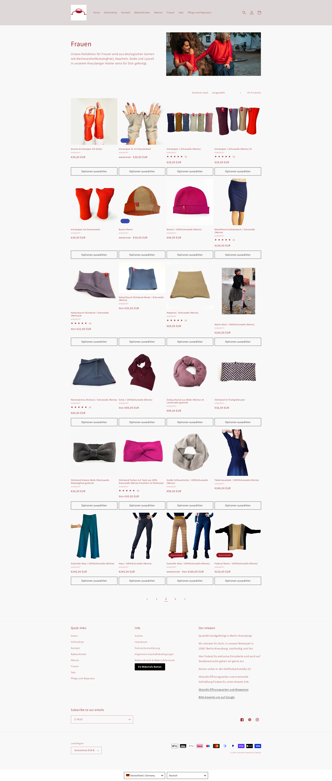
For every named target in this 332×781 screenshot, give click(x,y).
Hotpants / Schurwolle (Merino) (183, 312)
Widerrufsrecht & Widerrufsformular (155, 660)
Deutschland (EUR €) (85, 750)
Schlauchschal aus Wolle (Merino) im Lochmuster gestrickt (185, 401)
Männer (75, 660)
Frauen (75, 666)
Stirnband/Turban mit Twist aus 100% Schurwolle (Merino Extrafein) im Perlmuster (141, 481)
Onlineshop (77, 641)
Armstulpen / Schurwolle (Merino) (184, 149)
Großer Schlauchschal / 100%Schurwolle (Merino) (187, 481)
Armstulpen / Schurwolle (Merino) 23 (233, 149)
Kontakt (75, 648)
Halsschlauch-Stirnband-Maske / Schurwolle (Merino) (141, 299)
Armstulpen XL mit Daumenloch (135, 149)
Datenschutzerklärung (147, 648)
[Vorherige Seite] (147, 599)
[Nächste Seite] (184, 599)
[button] (244, 12)
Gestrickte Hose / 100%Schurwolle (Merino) (92, 563)
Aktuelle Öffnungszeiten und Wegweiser (224, 689)
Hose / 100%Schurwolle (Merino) (135, 563)
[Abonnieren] (129, 719)
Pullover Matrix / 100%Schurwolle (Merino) (236, 563)
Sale (73, 672)
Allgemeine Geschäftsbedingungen (154, 654)
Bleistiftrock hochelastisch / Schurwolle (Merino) (235, 231)
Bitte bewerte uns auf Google (217, 697)
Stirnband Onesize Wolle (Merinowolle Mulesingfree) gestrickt (90, 481)
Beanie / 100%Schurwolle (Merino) (184, 229)
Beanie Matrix (126, 229)
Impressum (141, 641)
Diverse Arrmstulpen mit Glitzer (86, 149)
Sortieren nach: (200, 92)
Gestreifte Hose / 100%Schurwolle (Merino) (188, 563)
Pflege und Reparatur (83, 678)
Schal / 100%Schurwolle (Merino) (136, 399)
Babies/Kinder (79, 654)
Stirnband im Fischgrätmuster (230, 399)
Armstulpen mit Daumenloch (85, 229)
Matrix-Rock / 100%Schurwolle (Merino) (235, 324)
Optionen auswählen (94, 171)
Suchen (139, 635)
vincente (240, 752)
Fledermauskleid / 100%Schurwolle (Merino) (237, 480)
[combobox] (144, 775)
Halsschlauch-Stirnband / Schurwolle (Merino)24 (90, 314)
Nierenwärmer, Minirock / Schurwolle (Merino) (94, 399)
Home (74, 635)
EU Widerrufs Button (150, 666)
